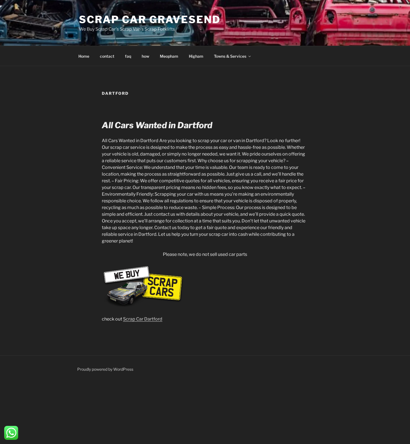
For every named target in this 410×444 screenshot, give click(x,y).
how (145, 56)
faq (128, 56)
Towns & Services (230, 56)
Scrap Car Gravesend (150, 19)
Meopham (169, 56)
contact (107, 56)
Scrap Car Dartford (142, 319)
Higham (196, 56)
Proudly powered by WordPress (105, 369)
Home (83, 56)
